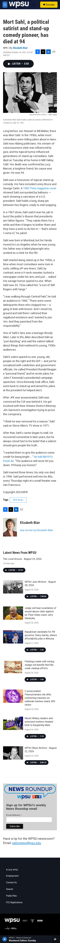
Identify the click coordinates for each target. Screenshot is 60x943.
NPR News (18, 500)
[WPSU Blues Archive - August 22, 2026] (13, 753)
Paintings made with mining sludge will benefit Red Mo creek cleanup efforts (39, 665)
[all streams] (56, 939)
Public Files (11, 896)
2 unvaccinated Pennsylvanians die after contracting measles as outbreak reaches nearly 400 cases (40, 698)
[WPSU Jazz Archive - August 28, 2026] (13, 586)
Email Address (14, 815)
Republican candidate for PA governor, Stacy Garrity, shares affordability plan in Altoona (41, 635)
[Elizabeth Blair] (10, 527)
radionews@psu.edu (26, 843)
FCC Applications (14, 902)
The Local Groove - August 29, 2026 (22, 558)
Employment (12, 876)
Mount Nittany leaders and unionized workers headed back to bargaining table (39, 722)
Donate (50, 4)
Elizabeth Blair (20, 47)
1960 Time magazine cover (39, 188)
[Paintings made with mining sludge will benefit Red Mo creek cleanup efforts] (13, 666)
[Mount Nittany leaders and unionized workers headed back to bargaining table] (13, 723)
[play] (5, 939)
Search (9, 889)
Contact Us (11, 882)
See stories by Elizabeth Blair (36, 530)
